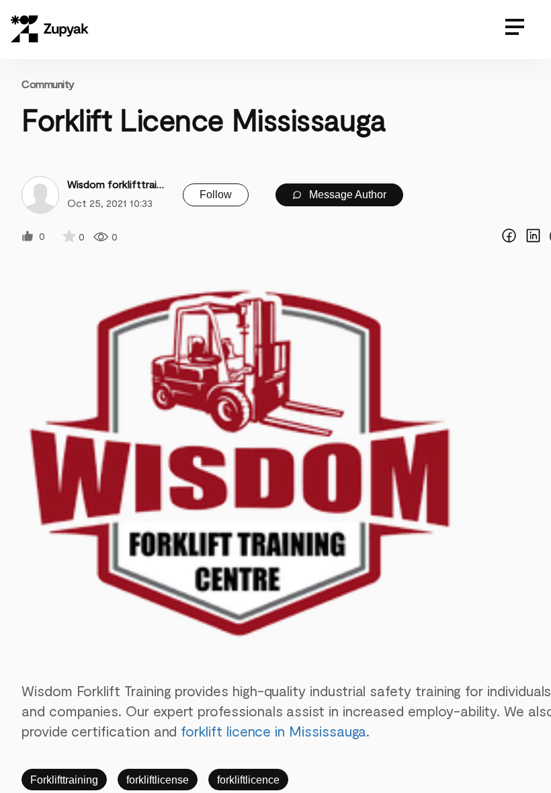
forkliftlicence (248, 780)
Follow (216, 194)
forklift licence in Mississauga (273, 730)
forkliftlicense (157, 780)
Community (48, 83)
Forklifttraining (64, 780)
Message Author (346, 194)
